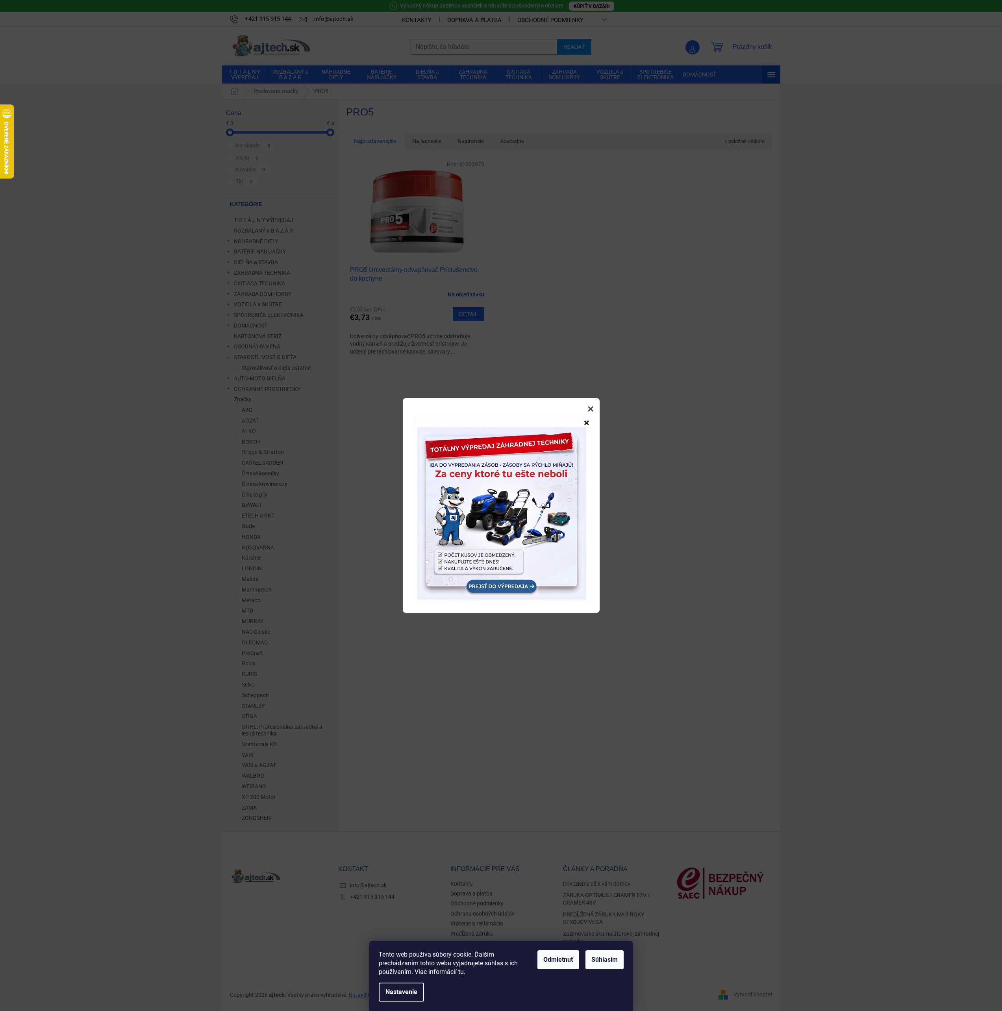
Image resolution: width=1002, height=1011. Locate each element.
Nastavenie (401, 992)
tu (461, 972)
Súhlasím (604, 959)
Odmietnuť (558, 959)
